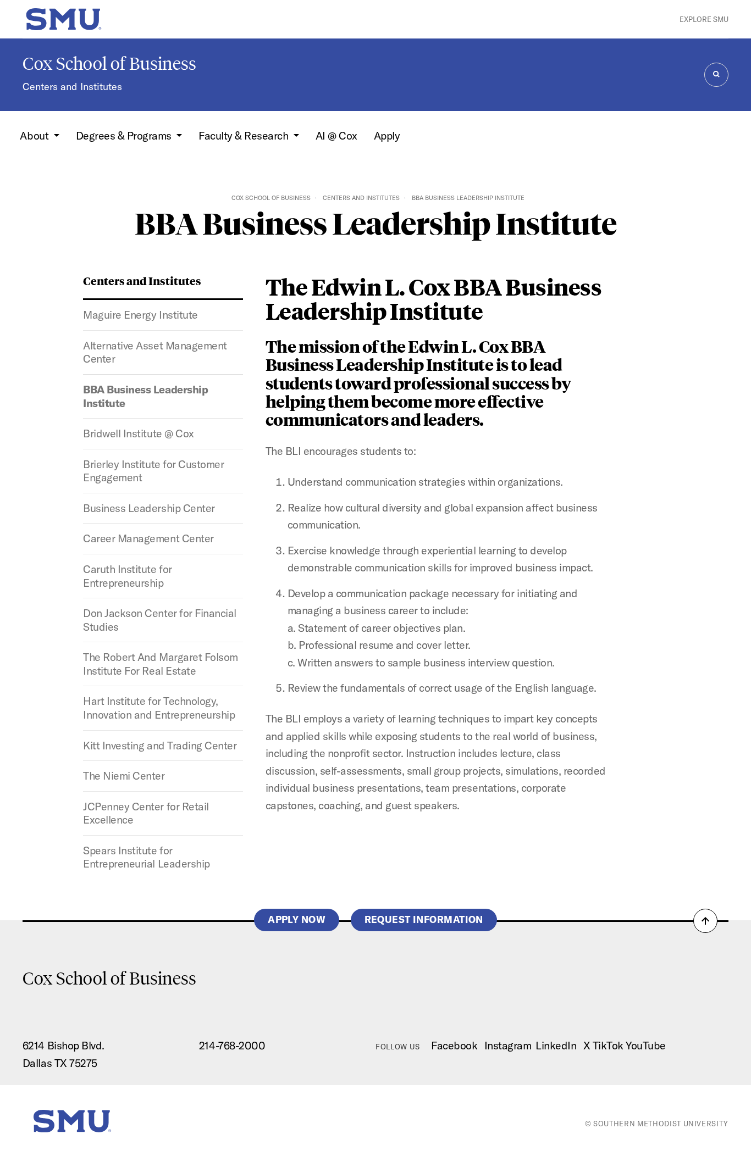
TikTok (608, 1045)
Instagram (508, 1045)
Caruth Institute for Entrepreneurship (127, 576)
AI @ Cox (336, 135)
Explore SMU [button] (704, 19)
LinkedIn (555, 1045)
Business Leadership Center (148, 508)
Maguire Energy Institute (140, 314)
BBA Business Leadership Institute (145, 396)
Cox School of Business (109, 64)
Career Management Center (148, 538)
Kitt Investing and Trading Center (159, 745)
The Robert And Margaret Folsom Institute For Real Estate (160, 663)
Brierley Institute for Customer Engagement (153, 471)
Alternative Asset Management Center (155, 352)
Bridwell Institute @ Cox (138, 433)
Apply (387, 135)
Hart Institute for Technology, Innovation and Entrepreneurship (159, 707)
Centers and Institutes (72, 86)
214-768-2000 (232, 1045)
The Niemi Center (123, 775)
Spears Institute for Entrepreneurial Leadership (146, 857)
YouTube (646, 1045)
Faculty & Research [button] (244, 135)
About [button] (35, 135)
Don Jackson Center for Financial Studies (159, 619)
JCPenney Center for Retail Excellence (145, 813)
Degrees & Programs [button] (125, 135)
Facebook (454, 1045)
